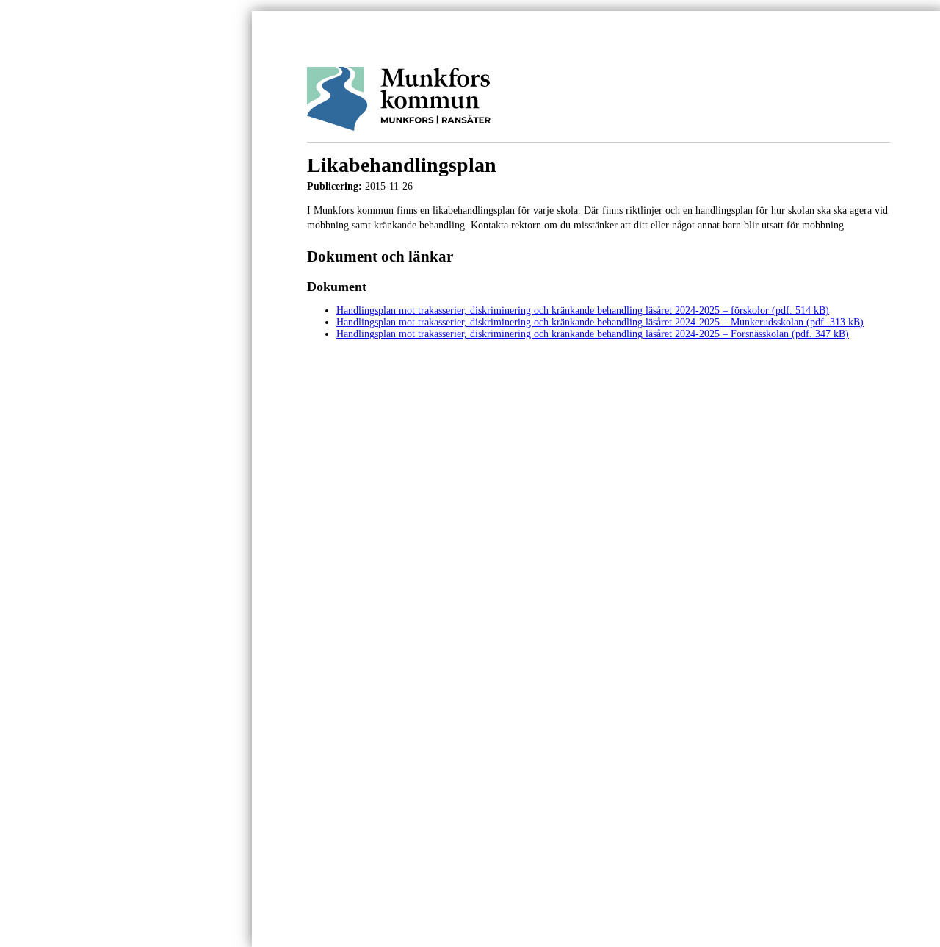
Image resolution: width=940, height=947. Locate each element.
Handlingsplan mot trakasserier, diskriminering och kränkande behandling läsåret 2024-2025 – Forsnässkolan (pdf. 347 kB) (592, 333)
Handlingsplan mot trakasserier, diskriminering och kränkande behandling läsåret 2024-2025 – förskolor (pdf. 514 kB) (582, 310)
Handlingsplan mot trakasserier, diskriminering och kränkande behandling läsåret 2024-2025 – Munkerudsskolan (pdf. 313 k (594, 322)
